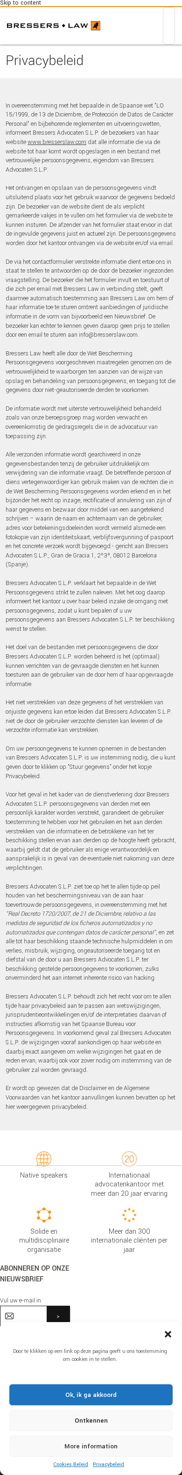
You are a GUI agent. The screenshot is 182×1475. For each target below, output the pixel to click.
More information (91, 1446)
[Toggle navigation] (169, 25)
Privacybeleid (108, 1464)
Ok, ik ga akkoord (91, 1394)
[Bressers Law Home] (53, 25)
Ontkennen (91, 1420)
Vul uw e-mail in (20, 1300)
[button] (168, 1333)
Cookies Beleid (70, 1464)
